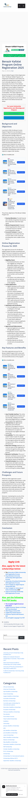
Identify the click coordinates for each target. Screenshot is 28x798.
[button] (20, 6)
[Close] (25, 786)
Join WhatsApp (15, 113)
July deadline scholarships (10, 730)
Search (5, 635)
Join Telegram (14, 118)
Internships (6, 723)
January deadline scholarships (11, 726)
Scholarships (6, 753)
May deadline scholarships (10, 742)
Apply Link (14, 561)
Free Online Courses (8, 716)
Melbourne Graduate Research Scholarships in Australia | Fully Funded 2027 (13, 658)
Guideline (6, 622)
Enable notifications (12, 794)
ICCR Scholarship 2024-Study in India (13, 624)
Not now (21, 794)
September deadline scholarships (12, 760)
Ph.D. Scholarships (8, 751)
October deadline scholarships (11, 749)
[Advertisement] (14, 27)
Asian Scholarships (8, 694)
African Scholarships (8, 687)
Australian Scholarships (9, 698)
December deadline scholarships (12, 707)
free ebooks (6, 714)
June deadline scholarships (10, 733)
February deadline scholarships (11, 712)
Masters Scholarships (9, 739)
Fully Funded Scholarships (10, 719)
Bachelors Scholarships (9, 701)
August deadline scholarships (11, 696)
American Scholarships (9, 689)
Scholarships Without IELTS (10, 758)
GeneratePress (16, 770)
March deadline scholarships (10, 737)
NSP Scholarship (7, 746)
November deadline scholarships (12, 744)
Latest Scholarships (8, 735)
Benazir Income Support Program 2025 (14, 626)
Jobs (4, 728)
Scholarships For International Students (13, 756)
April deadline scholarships (10, 691)
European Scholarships (9, 709)
